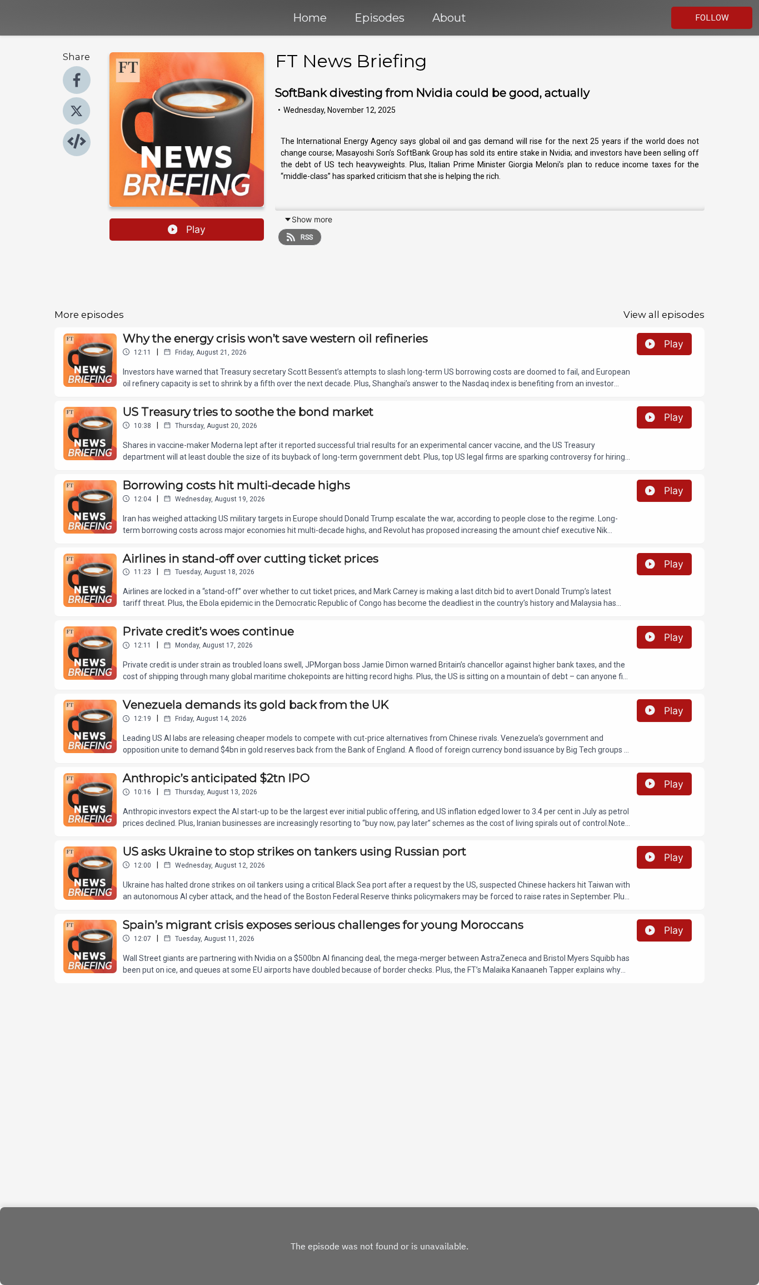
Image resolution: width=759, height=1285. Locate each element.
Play (196, 229)
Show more (312, 219)
